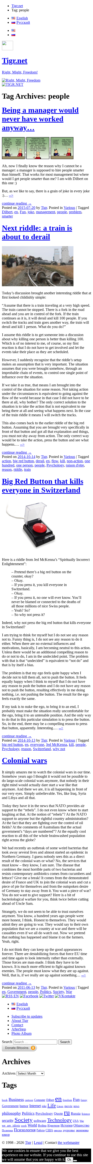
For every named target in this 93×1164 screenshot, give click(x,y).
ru (67, 1112)
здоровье (69, 1130)
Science (86, 1114)
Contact (17, 1025)
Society (58, 992)
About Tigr (19, 1021)
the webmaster (68, 1143)
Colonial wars (24, 760)
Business (16, 1099)
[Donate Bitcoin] (19, 1050)
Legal (38, 1143)
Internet (35, 1106)
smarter (7, 216)
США (49, 1130)
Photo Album (21, 1033)
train (27, 469)
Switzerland (42, 749)
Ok (69, 1159)
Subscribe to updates (26, 1016)
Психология (25, 1129)
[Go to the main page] (21, 80)
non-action (75, 461)
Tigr (44, 208)
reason (7, 469)
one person (24, 465)
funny (84, 1100)
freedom (67, 1100)
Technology (59, 1120)
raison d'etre (75, 465)
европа (58, 1130)
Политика (7, 1130)
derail (40, 461)
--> (11, 195)
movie (68, 1106)
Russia (76, 1113)
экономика (82, 1130)
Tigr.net (17, 6)
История (66, 1125)
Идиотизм (53, 1125)
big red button (23, 461)
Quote (58, 1113)
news (76, 1106)
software (40, 1120)
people (62, 212)
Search (7, 1042)
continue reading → (17, 203)
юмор (6, 1134)
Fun (23, 212)
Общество (81, 1125)
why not (59, 749)
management (45, 212)
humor (24, 1106)
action (6, 461)
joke (31, 212)
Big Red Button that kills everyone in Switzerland (42, 485)
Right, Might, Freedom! (20, 72)
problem (75, 212)
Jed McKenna (56, 745)
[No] (75, 1160)
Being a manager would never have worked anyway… (40, 119)
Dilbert (7, 212)
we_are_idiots (11, 1125)
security (8, 1120)
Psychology (55, 465)
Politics (45, 992)
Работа (40, 1130)
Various (69, 208)
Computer (39, 1100)
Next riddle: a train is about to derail (37, 232)
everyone (37, 745)
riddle (18, 469)
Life (51, 1105)
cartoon (29, 1100)
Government (16, 992)
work (24, 1125)
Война (42, 1125)
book (5, 1100)
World (32, 1125)
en (16, 212)
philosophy (11, 1113)
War (69, 992)
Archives (9, 1073)
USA (76, 1120)
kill (62, 461)
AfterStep (18, 1029)
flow (55, 461)
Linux (60, 1106)
